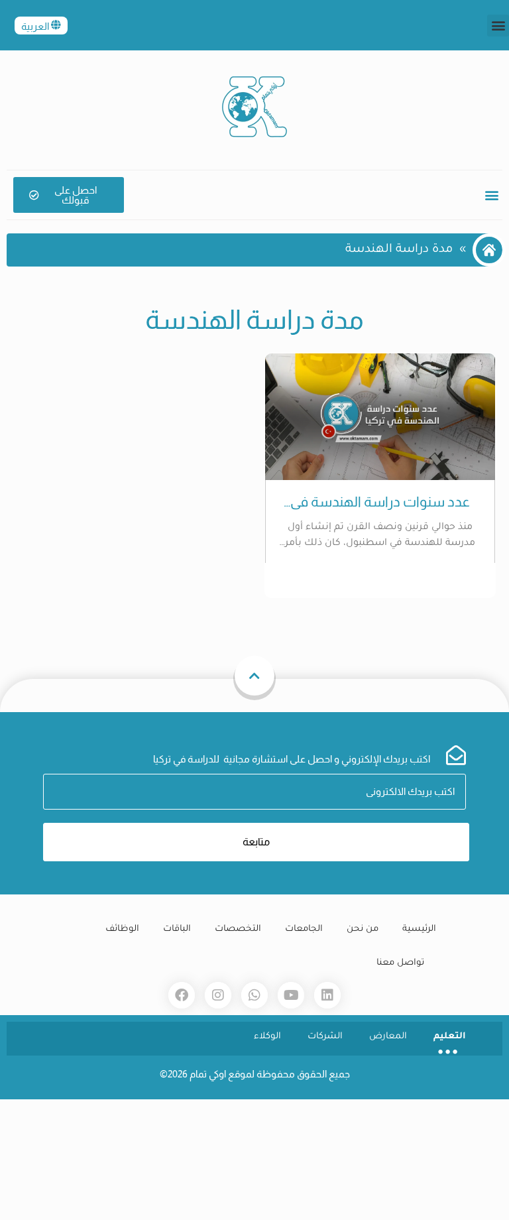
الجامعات (304, 929)
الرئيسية (419, 929)
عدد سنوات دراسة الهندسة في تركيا (380, 502)
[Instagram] (218, 995)
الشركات (325, 1037)
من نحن (362, 929)
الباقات (177, 929)
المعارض (388, 1037)
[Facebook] (181, 995)
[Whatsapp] (254, 995)
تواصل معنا (400, 963)
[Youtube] (291, 995)
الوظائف (122, 929)
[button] (498, 25)
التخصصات (238, 929)
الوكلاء (267, 1037)
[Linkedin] (327, 995)
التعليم (449, 1037)
